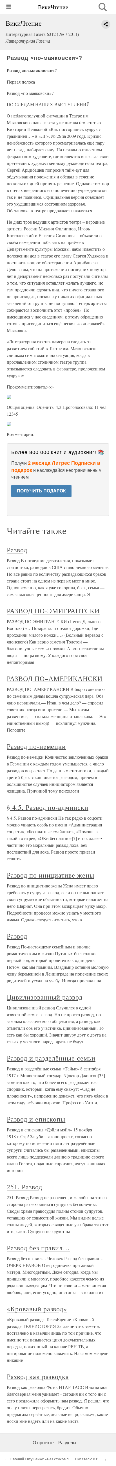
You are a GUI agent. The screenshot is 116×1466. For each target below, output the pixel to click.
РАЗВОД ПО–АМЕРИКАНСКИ (54, 678)
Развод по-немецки (36, 746)
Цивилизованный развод (44, 997)
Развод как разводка (38, 1376)
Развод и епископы (36, 1119)
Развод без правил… (38, 1247)
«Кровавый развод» (37, 1308)
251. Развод (24, 1186)
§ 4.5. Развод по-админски (47, 807)
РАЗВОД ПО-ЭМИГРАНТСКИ (53, 610)
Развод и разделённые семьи (51, 1058)
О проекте (43, 1442)
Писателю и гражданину (95, 1459)
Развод (17, 549)
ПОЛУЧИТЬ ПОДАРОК (41, 490)
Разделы (67, 1442)
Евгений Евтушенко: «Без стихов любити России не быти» (59, 1459)
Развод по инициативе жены (50, 875)
